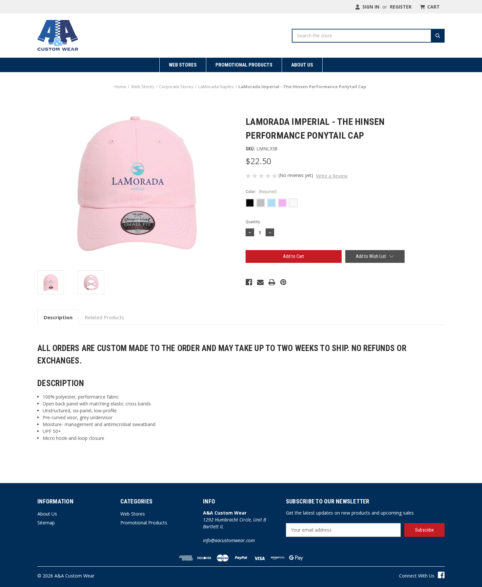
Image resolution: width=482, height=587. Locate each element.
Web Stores (183, 65)
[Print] (272, 282)
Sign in (370, 7)
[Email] (260, 282)
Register (401, 7)
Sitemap (46, 522)
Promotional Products (243, 65)
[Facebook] (249, 282)
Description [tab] (58, 317)
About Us (302, 65)
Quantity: (253, 221)
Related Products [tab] (104, 317)
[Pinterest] (283, 282)
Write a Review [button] (332, 176)
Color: (261, 191)
